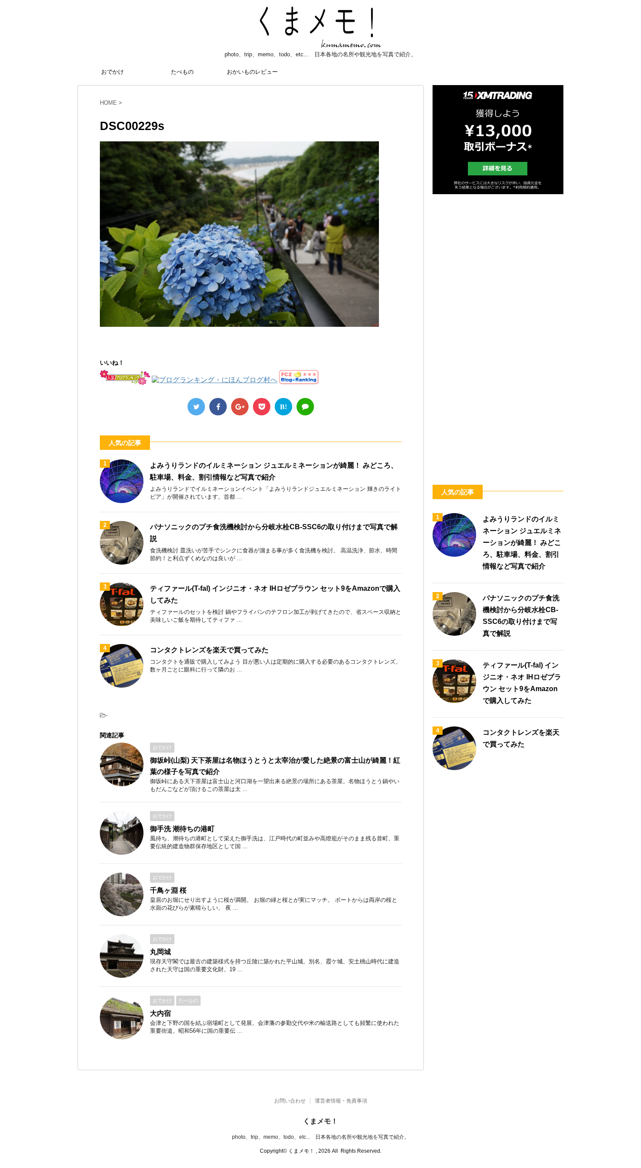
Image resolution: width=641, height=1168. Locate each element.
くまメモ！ (320, 1121)
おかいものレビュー (252, 72)
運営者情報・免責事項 (341, 1101)
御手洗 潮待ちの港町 (182, 828)
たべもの (182, 72)
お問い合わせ (290, 1101)
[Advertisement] (498, 329)
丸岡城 (160, 952)
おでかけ (112, 72)
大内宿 (160, 1013)
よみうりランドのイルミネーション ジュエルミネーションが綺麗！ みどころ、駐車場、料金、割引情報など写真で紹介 (522, 542)
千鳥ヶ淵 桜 (168, 890)
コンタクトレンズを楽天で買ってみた (209, 650)
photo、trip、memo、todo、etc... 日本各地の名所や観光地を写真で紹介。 (320, 1137)
